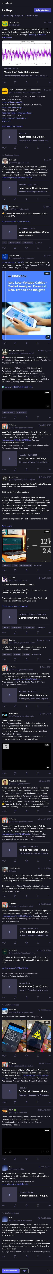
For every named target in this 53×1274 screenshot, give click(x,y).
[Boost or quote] (15, 82)
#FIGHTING (24, 97)
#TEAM (18, 99)
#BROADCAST (27, 105)
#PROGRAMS (15, 105)
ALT (47, 337)
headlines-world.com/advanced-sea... (17, 113)
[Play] (5, 1152)
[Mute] (10, 1152)
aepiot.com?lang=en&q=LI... (13, 107)
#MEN (41, 97)
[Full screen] (48, 1152)
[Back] (2, 3)
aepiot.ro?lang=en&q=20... (12, 102)
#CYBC (39, 105)
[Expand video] (43, 1152)
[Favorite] (26, 82)
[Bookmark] (38, 82)
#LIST (4, 105)
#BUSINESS (7, 110)
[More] (49, 82)
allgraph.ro (6, 121)
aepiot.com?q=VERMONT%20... (15, 118)
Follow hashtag (42, 10)
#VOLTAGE (16, 115)
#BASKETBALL (8, 99)
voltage (8, 3)
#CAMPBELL (14, 97)
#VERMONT (7, 115)
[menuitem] (26, 1141)
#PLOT (15, 110)
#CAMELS (34, 97)
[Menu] (49, 1270)
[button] (26, 1142)
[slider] (26, 1148)
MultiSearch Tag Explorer (12, 126)
